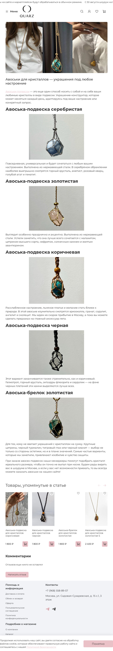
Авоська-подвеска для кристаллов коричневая (16, 533)
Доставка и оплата (15, 594)
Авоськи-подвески (17, 91)
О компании (12, 629)
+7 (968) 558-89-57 (56, 590)
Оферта (9, 603)
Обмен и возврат (14, 598)
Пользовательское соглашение (15, 609)
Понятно (98, 643)
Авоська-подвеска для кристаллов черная (42, 533)
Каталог (10, 634)
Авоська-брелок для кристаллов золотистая (68, 533)
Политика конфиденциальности (17, 617)
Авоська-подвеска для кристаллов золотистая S (95, 533)
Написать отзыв (17, 574)
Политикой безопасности (41, 647)
